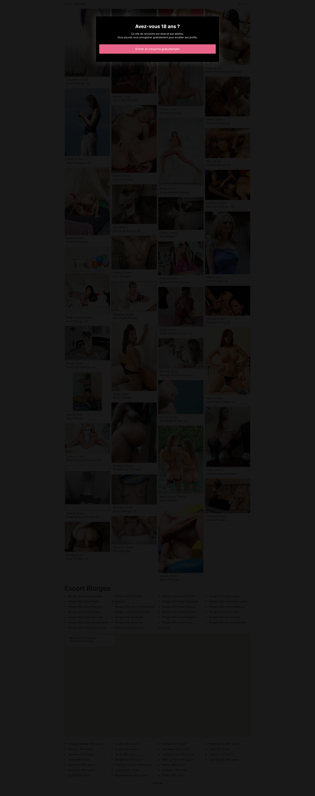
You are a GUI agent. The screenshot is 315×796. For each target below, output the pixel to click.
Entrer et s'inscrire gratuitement (157, 49)
